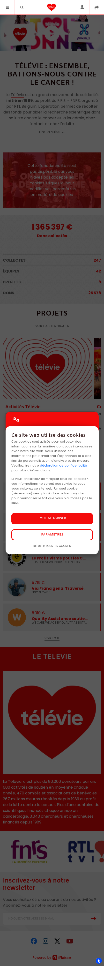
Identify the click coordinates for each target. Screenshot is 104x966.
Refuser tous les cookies (52, 546)
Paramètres (52, 535)
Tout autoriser (52, 518)
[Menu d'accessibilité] (99, 961)
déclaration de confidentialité (63, 465)
